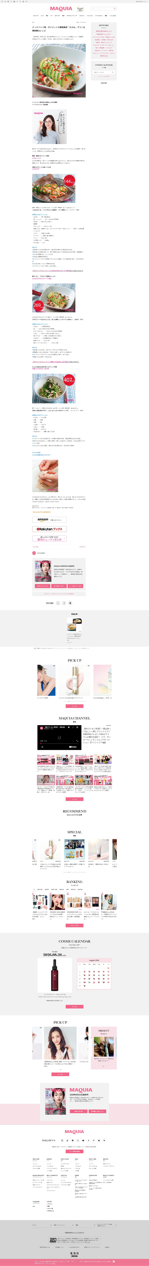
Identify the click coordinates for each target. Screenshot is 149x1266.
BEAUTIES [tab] (80, 889)
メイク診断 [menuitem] (49, 1170)
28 (104, 982)
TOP (35, 648)
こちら (88, 1242)
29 (108, 982)
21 (103, 979)
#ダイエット (47, 593)
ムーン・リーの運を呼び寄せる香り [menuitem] (95, 1189)
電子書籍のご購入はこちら (97, 1111)
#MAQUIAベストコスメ (103, 34)
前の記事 (36, 547)
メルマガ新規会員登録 (74, 1151)
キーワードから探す (103, 76)
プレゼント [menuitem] (82, 15)
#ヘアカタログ (108, 47)
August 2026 (94, 960)
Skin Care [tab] (40, 889)
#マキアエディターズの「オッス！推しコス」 (104, 45)
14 (104, 975)
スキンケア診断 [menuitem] (36, 1168)
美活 (33, 22)
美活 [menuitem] (63, 15)
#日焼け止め (97, 50)
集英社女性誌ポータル (141, 1)
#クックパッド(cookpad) (67, 593)
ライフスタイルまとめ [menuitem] (66, 1182)
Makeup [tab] (47, 889)
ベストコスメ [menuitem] (90, 15)
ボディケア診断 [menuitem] (92, 1168)
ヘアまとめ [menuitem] (77, 1168)
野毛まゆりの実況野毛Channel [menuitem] (80, 1191)
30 (80, 986)
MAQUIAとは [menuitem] (50, 1210)
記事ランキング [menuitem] (36, 1184)
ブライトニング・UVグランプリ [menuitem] (53, 1188)
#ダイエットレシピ (56, 593)
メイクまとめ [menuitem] (50, 1166)
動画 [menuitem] (48, 1206)
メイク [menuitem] (42, 15)
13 (99, 975)
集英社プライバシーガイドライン (92, 1247)
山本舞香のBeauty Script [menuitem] (80, 1197)
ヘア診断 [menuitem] (77, 1170)
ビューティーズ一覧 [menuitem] (37, 1182)
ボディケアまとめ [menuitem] (93, 1166)
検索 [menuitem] (34, 1206)
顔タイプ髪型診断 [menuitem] (107, 1182)
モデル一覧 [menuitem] (50, 1208)
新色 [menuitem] (47, 15)
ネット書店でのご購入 (75, 586)
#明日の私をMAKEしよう (104, 31)
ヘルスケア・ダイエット (47, 648)
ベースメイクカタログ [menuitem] (52, 1168)
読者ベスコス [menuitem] (50, 1182)
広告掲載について (59, 1247)
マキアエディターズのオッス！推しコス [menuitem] (81, 1181)
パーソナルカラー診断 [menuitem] (108, 1180)
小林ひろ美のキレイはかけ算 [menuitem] (81, 1184)
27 (99, 982)
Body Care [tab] (54, 889)
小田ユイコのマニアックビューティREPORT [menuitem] (81, 1187)
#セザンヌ (112, 53)
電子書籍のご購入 (59, 586)
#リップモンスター (104, 53)
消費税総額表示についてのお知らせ (74, 1232)
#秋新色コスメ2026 (110, 37)
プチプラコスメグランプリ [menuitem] (53, 1184)
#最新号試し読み (104, 56)
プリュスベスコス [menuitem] (51, 1190)
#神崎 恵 (98, 42)
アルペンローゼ (61, 994)
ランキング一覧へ (74, 925)
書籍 (77, 1225)
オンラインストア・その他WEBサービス (104, 1225)
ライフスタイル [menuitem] (99, 15)
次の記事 (82, 546)
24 (85, 982)
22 (108, 979)
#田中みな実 (110, 39)
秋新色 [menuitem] (62, 1166)
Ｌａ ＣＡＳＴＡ (49, 994)
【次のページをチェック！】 (57, 270)
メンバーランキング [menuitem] (37, 1187)
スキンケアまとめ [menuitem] (37, 1166)
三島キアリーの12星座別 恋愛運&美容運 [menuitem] (95, 1183)
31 (84, 986)
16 (80, 979)
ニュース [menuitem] (35, 1163)
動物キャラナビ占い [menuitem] (93, 1185)
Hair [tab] (67, 889)
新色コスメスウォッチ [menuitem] (66, 1168)
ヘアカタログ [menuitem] (78, 1166)
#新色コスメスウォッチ (106, 42)
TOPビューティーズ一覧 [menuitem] (38, 1180)
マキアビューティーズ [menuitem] (72, 15)
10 (84, 975)
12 (94, 975)
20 (99, 979)
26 (94, 982)
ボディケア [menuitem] (57, 15)
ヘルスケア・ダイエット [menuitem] (109, 1166)
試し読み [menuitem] (49, 1201)
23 (80, 982)
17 (84, 979)
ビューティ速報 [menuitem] (64, 1170)
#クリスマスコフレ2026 (98, 37)
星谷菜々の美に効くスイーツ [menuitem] (81, 1194)
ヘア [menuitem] (51, 15)
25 (89, 982)
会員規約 (107, 1247)
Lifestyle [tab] (73, 889)
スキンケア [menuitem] (35, 15)
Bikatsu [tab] (62, 889)
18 (89, 979)
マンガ (34, 1225)
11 (89, 975)
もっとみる (74, 706)
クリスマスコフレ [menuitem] (65, 1163)
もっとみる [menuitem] (113, 15)
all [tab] (34, 889)
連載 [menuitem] (106, 15)
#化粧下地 (110, 50)
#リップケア (104, 50)
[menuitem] (39, 1160)
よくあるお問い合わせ (74, 1247)
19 (94, 979)
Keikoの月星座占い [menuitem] (93, 1180)
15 (108, 975)
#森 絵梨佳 (97, 39)
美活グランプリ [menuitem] (106, 1163)
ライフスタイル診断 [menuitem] (65, 1184)
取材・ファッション (59, 1225)
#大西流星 (103, 39)
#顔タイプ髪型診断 (99, 47)
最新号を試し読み (42, 586)
